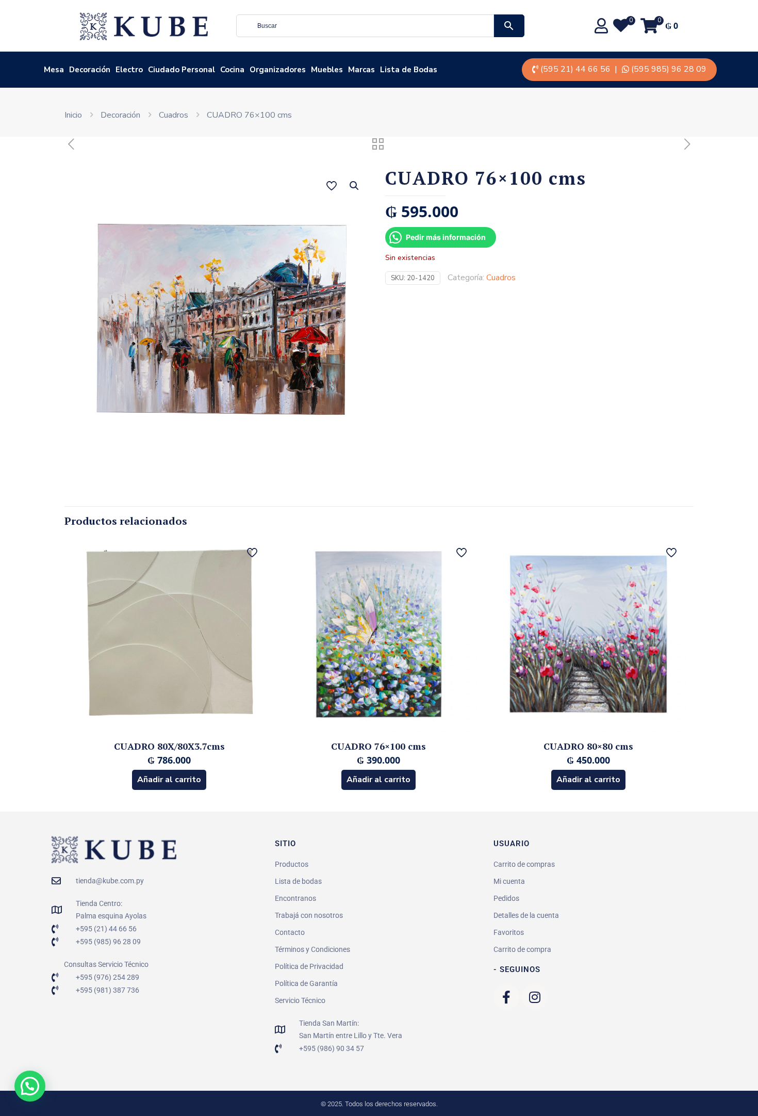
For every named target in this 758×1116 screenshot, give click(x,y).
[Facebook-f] (506, 997)
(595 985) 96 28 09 (668, 69)
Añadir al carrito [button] (169, 779)
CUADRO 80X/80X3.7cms (169, 746)
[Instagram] (535, 997)
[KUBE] (144, 26)
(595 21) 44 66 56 (575, 69)
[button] (354, 185)
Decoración (120, 115)
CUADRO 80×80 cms (588, 746)
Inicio (73, 115)
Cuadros (173, 115)
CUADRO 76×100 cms (378, 746)
